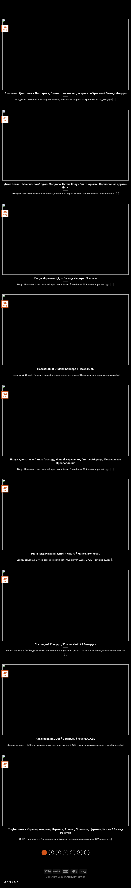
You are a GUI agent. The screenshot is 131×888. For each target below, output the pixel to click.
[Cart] (127, 7)
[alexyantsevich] (65, 7)
